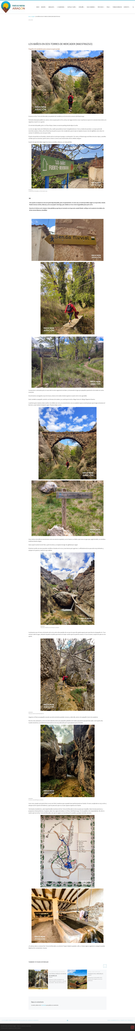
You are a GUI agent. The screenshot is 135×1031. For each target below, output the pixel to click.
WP (7, 1028)
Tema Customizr (18, 1028)
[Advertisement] (67, 31)
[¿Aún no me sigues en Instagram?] (132, 1027)
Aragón (33, 16)
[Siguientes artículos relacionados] (105, 966)
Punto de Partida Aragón (10, 1026)
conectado (43, 1005)
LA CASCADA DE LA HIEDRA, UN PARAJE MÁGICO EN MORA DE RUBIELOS (57, 974)
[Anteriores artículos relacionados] (101, 966)
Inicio (29, 16)
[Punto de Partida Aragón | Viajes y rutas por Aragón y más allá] (13, 6)
